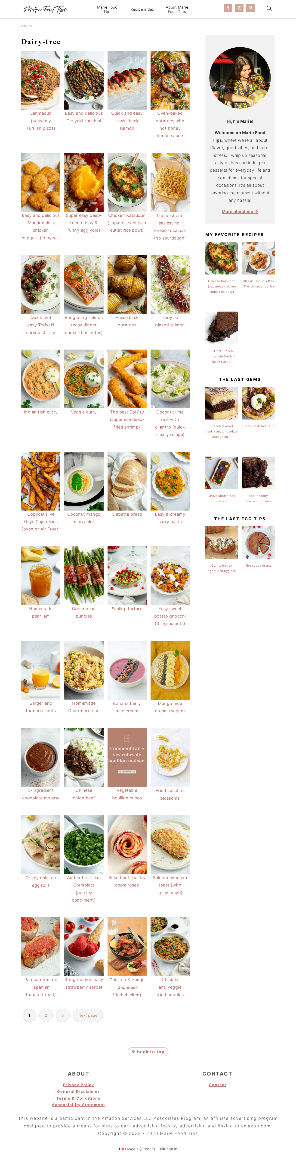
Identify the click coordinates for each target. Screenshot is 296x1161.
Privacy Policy (78, 1084)
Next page (88, 1015)
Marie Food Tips (107, 9)
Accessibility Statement (78, 1104)
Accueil (26, 26)
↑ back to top (148, 1051)
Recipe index (142, 9)
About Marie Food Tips (177, 9)
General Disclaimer (78, 1091)
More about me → (240, 211)
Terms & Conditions (78, 1098)
